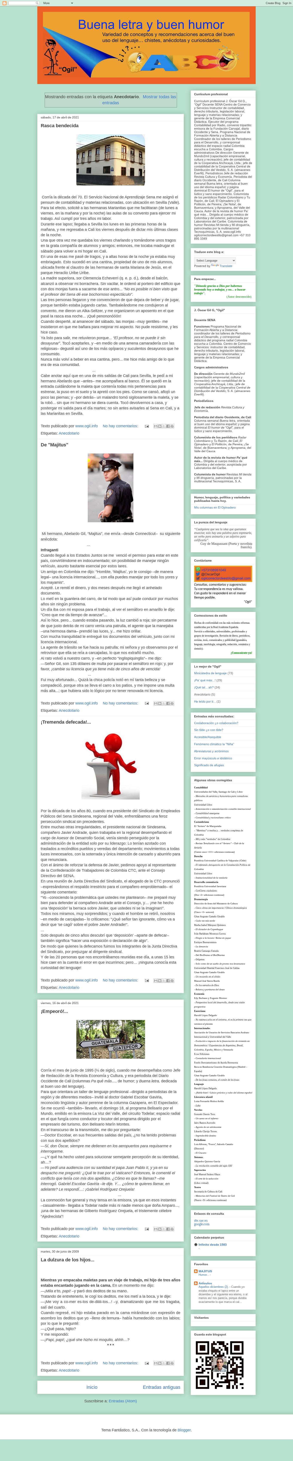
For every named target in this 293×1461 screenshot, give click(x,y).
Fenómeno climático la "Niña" (214, 744)
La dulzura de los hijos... (67, 1259)
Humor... (204, 1274)
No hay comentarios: (121, 426)
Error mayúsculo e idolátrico (213, 758)
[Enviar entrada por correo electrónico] (146, 426)
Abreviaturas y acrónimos (211, 751)
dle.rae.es (201, 1220)
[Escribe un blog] (160, 426)
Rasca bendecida (60, 125)
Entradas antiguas (161, 1387)
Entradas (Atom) (123, 1401)
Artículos (205, 1283)
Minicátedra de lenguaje (210, 673)
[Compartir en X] (164, 426)
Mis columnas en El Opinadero (215, 507)
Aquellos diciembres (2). (214, 1286)
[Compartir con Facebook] (168, 426)
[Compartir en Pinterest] (172, 426)
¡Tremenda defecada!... (66, 722)
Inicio (91, 1387)
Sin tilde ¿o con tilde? (208, 730)
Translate (226, 266)
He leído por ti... (205, 701)
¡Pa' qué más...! (205, 680)
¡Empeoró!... (54, 1011)
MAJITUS (205, 1271)
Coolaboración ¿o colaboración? (216, 723)
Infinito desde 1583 (213, 1244)
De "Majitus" (54, 444)
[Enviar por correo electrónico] (156, 426)
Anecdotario (69, 433)
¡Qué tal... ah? (204, 687)
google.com (202, 1224)
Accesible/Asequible (207, 737)
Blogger (184, 1430)
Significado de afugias (209, 765)
